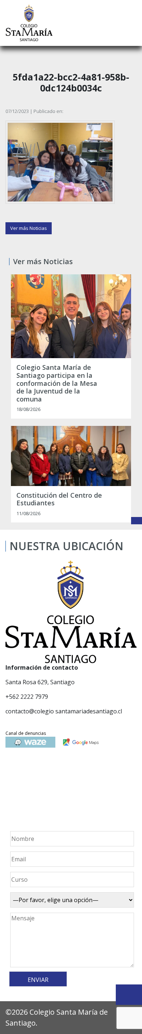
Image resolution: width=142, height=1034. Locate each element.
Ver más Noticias (28, 228)
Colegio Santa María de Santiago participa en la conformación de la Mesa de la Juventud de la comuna (56, 383)
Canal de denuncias (25, 733)
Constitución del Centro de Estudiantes (59, 499)
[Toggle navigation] (131, 23)
